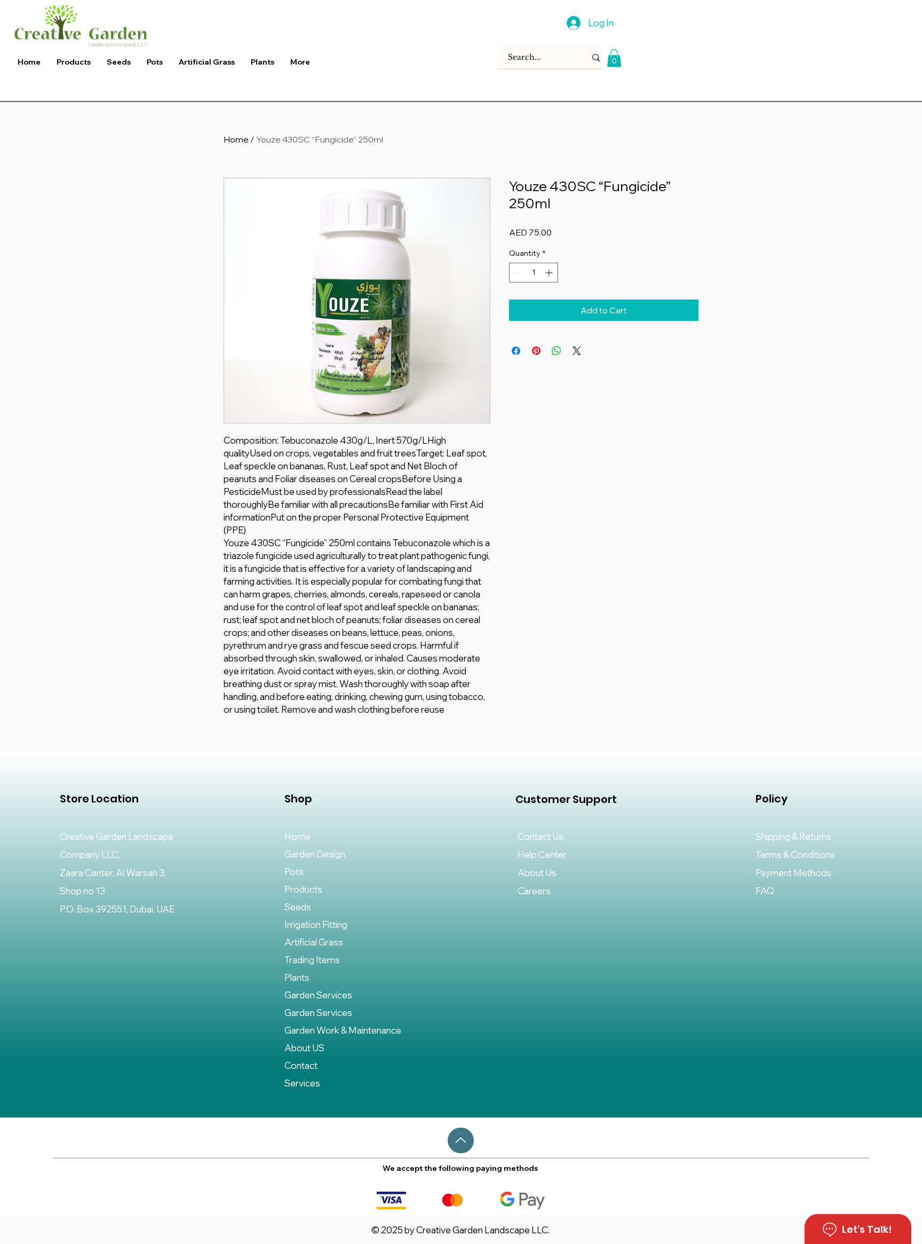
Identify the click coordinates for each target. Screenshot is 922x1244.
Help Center (542, 854)
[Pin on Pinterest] (536, 350)
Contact (300, 1065)
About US (304, 1047)
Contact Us (540, 836)
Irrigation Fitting (315, 924)
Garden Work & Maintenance (342, 1030)
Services (302, 1083)
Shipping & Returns (793, 836)
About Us (537, 872)
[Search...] (596, 57)
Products (303, 889)
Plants (296, 977)
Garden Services (318, 995)
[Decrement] (517, 272)
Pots (294, 871)
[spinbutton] (533, 272)
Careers (534, 890)
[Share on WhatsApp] (556, 350)
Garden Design (314, 854)
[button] (262, 62)
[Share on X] (576, 350)
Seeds (297, 906)
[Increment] (550, 272)
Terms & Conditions (795, 854)
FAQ (765, 890)
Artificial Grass (313, 942)
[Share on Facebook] (516, 350)
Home (236, 139)
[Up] (461, 1140)
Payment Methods (794, 872)
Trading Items (312, 959)
